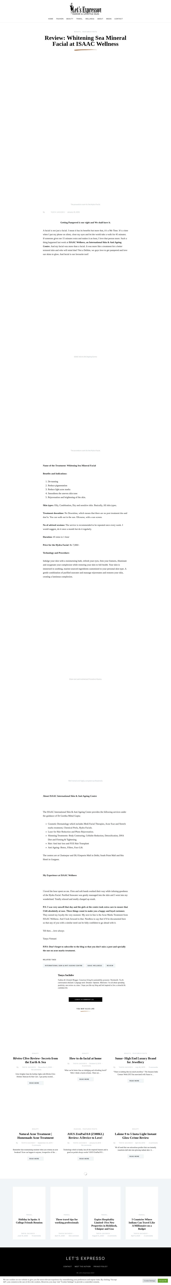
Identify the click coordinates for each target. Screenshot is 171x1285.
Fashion (59, 19)
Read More (34, 1083)
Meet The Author (83, 1266)
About (100, 19)
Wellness (90, 19)
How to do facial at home (85, 1058)
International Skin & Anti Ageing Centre (63, 965)
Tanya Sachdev (58, 212)
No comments (36, 1069)
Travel (79, 19)
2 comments (153, 1067)
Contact (119, 19)
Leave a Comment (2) (84, 999)
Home (50, 19)
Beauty (69, 19)
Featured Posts (89, 32)
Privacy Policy (101, 1266)
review (110, 965)
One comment (74, 1236)
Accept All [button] (162, 1281)
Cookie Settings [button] (149, 1281)
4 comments (36, 1236)
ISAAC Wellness (95, 965)
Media (109, 19)
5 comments (86, 1066)
